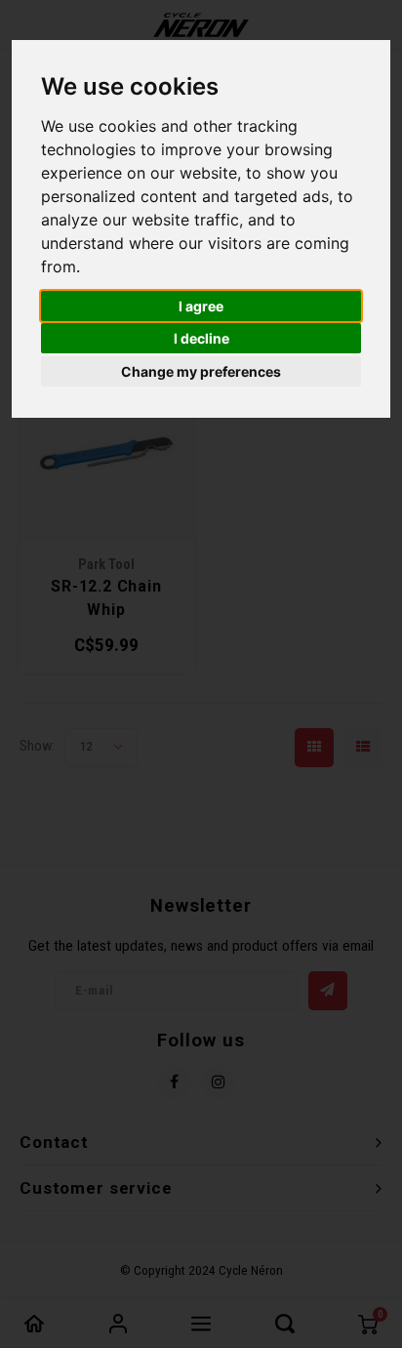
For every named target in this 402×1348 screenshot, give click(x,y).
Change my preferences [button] (201, 371)
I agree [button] (201, 306)
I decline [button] (201, 338)
